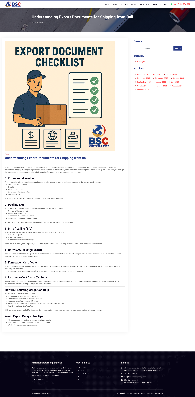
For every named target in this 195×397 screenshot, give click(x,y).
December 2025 (143, 78)
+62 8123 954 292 (182, 4)
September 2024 (160, 86)
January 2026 (171, 74)
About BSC (117, 4)
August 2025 (161, 82)
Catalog (143, 4)
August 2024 (177, 86)
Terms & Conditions (85, 374)
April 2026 (157, 74)
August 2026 (142, 74)
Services (81, 377)
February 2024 (143, 90)
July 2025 (175, 82)
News (154, 4)
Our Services (130, 4)
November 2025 (161, 78)
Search (178, 48)
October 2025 (178, 78)
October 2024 (142, 86)
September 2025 (144, 82)
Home (107, 4)
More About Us (39, 379)
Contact (164, 4)
